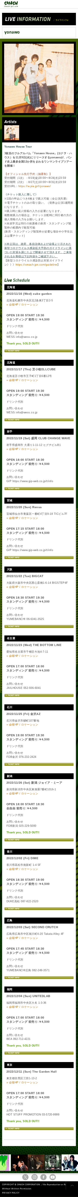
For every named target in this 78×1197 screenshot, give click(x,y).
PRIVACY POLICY (10, 1193)
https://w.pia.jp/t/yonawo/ (34, 186)
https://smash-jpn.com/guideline (36, 264)
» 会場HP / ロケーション (22, 304)
